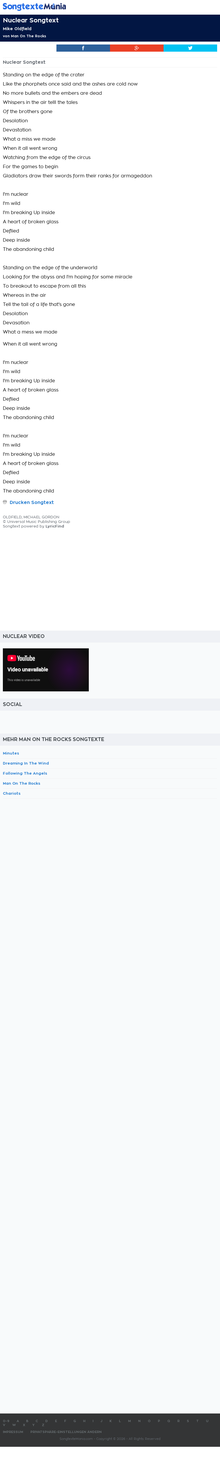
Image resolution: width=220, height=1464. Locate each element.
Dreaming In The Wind (26, 763)
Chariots (12, 793)
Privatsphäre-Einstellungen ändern (66, 1432)
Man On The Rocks (28, 36)
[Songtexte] (101, 7)
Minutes (11, 753)
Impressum (13, 1432)
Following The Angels (25, 773)
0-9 (6, 1421)
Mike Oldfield (17, 29)
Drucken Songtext (32, 502)
